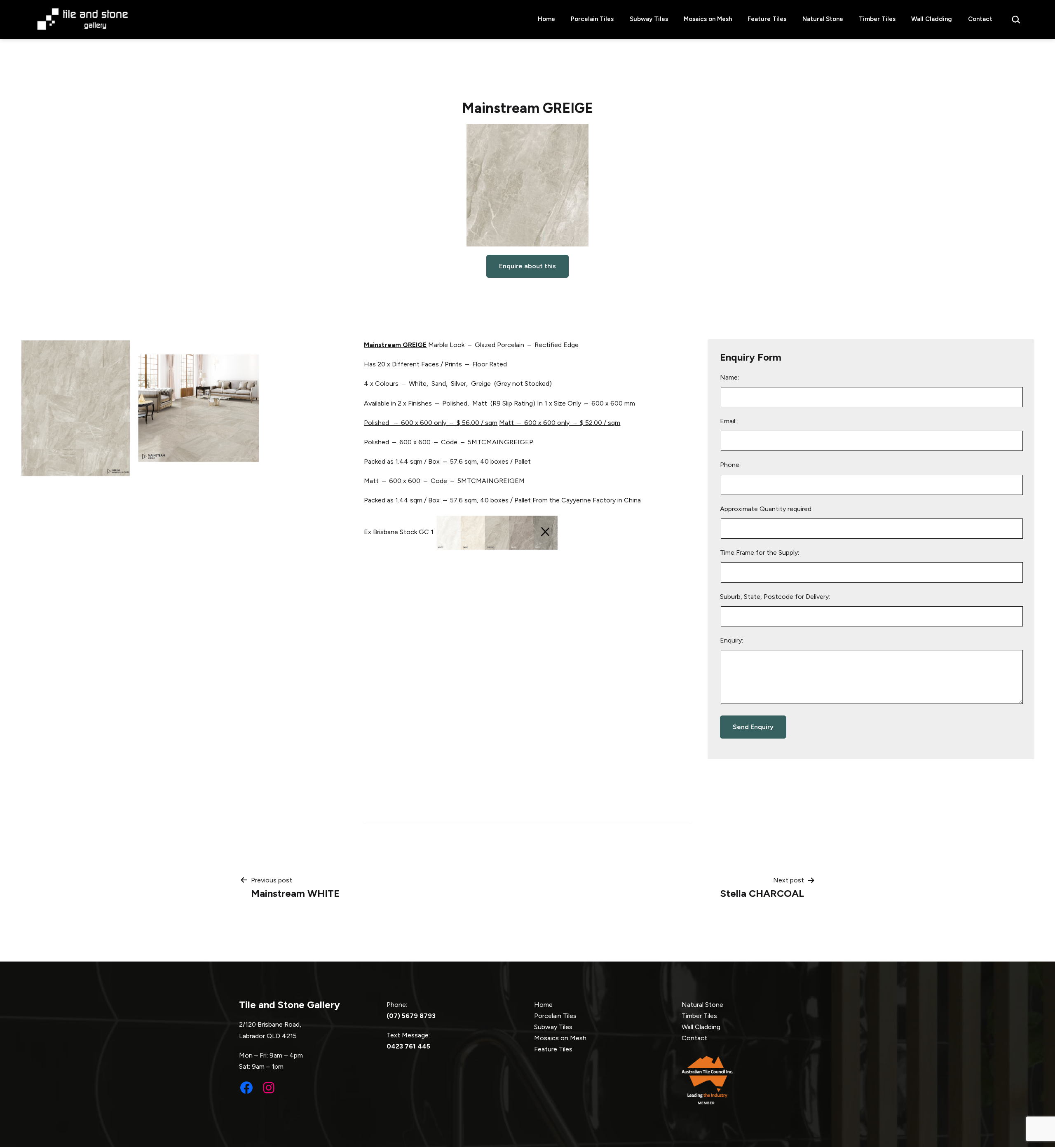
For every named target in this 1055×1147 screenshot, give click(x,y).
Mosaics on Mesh (708, 19)
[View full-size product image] (527, 185)
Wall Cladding (931, 19)
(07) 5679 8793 (411, 1016)
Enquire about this (527, 266)
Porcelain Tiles (592, 19)
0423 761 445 (408, 1046)
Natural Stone (822, 19)
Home (546, 19)
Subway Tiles (649, 19)
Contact (980, 19)
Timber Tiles (877, 19)
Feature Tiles (767, 19)
